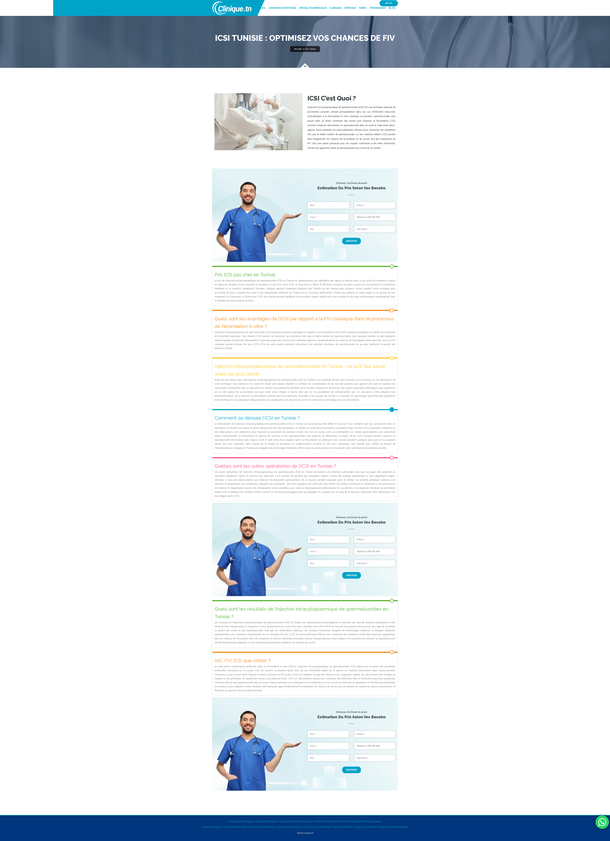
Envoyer (351, 241)
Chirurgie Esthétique (282, 8)
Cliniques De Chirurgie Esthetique (393, 827)
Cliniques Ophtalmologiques (241, 821)
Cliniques (335, 8)
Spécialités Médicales (313, 8)
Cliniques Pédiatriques (212, 827)
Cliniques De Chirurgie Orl (365, 827)
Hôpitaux (350, 8)
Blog (392, 8)
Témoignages (377, 8)
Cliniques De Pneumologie (289, 827)
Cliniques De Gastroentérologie (316, 827)
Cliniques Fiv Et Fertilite (342, 827)
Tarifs (362, 8)
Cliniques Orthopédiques (266, 821)
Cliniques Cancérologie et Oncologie (295, 821)
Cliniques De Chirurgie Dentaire (262, 827)
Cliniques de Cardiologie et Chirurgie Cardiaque (360, 821)
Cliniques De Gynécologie (235, 827)
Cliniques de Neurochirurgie (325, 821)
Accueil (261, 8)
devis (388, 3)
